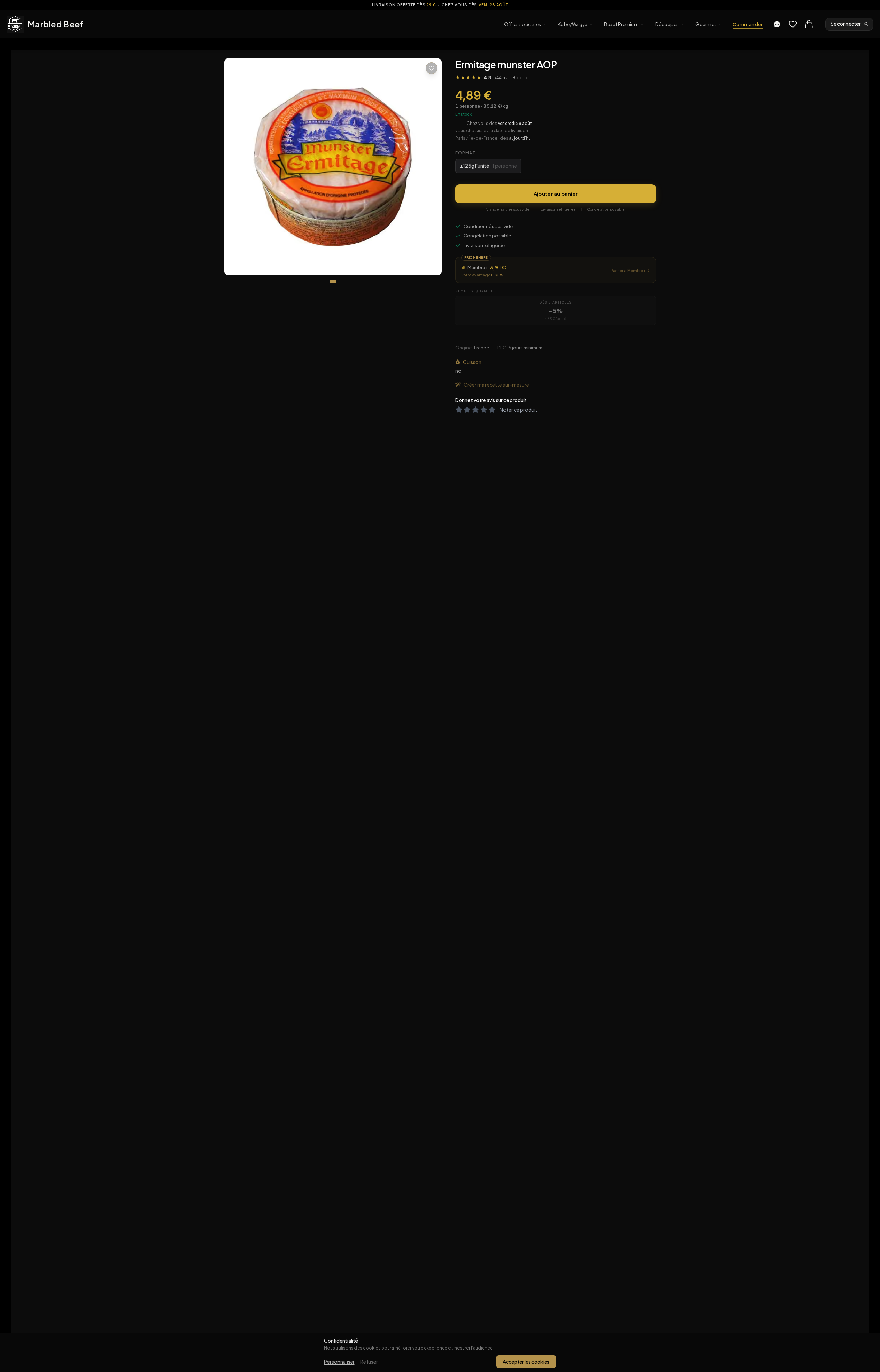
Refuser (369, 1362)
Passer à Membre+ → (630, 270)
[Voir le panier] (809, 24)
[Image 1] (333, 281)
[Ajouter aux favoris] (431, 68)
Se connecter (846, 24)
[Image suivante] (430, 167)
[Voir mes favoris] (793, 24)
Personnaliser (339, 1362)
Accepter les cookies (526, 1362)
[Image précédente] (235, 167)
